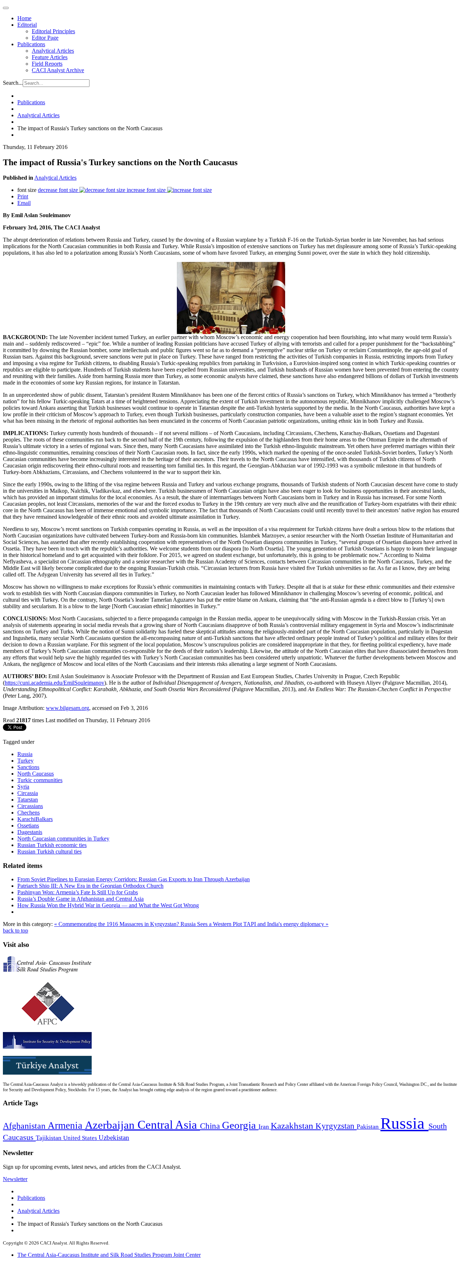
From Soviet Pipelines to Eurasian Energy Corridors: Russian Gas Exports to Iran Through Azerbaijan (133, 879)
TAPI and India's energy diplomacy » (285, 924)
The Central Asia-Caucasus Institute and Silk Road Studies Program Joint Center (109, 1255)
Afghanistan (25, 1126)
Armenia (66, 1125)
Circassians (30, 806)
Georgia (240, 1125)
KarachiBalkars (35, 819)
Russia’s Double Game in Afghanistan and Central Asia (80, 899)
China (211, 1126)
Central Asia (169, 1124)
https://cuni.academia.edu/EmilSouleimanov (54, 683)
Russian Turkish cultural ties (49, 851)
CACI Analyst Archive (58, 70)
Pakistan (368, 1126)
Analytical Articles (53, 51)
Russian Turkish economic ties (52, 845)
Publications (31, 44)
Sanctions (28, 767)
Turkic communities (39, 780)
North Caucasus (35, 774)
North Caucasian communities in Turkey (63, 838)
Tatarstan (27, 799)
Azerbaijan (111, 1125)
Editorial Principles (53, 31)
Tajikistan (49, 1137)
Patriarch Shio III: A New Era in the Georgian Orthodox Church (90, 886)
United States (81, 1137)
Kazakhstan (293, 1126)
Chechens (28, 812)
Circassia (27, 793)
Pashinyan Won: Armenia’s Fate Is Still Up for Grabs (77, 892)
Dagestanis (29, 832)
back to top (15, 930)
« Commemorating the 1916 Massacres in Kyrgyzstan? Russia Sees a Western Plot (148, 924)
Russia (24, 754)
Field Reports (47, 64)
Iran (264, 1126)
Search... (13, 83)
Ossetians (28, 825)
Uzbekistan (114, 1137)
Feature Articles (49, 57)
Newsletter (15, 1179)
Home (24, 18)
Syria (23, 787)
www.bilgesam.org (67, 708)
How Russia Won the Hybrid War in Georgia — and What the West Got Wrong (108, 905)
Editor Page (45, 38)
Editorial (27, 25)
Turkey (25, 761)
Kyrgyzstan (336, 1126)
